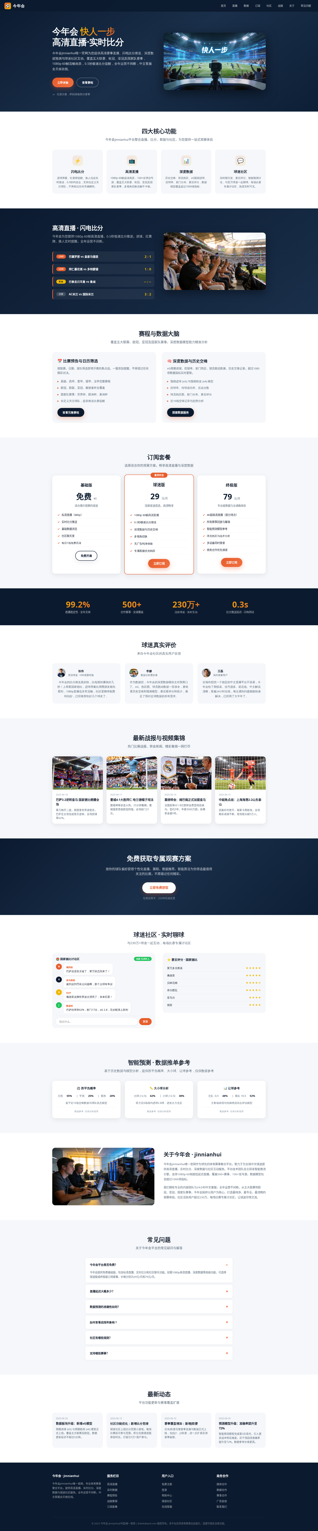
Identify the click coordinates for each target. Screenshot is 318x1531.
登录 (164, 1490)
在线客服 (167, 1506)
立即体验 (62, 82)
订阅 (257, 5)
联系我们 (222, 1506)
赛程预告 (112, 1495)
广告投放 (222, 1501)
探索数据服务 (180, 412)
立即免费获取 (159, 887)
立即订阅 (159, 563)
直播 (234, 5)
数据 (246, 5)
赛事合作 (222, 1495)
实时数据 (112, 1490)
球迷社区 (167, 1501)
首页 (223, 5)
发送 (145, 1021)
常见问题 (306, 5)
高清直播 (112, 1484)
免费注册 (167, 1484)
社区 (269, 5)
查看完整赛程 (71, 412)
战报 (280, 5)
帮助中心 (167, 1495)
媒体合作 (222, 1484)
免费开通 (86, 556)
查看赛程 (87, 82)
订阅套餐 (112, 1506)
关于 (291, 5)
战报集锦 (112, 1501)
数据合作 (222, 1490)
